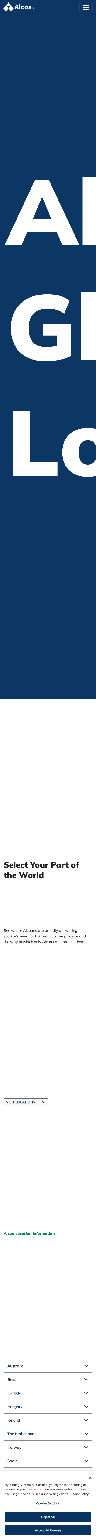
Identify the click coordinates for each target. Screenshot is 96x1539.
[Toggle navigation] (86, 7)
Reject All (48, 1517)
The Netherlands (21, 1433)
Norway (14, 1447)
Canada (14, 1393)
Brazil (12, 1379)
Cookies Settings (48, 1503)
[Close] (90, 1478)
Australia (15, 1366)
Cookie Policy (80, 1494)
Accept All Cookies (48, 1530)
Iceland (13, 1420)
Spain (12, 1461)
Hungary (15, 1406)
